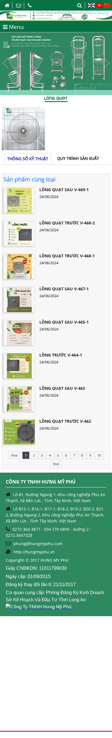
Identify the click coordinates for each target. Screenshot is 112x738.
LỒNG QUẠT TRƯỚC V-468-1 (67, 256)
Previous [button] (5, 63)
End (56, 464)
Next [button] (106, 63)
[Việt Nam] (99, 6)
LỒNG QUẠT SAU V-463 (62, 388)
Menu (15, 27)
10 (99, 455)
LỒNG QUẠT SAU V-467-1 (64, 288)
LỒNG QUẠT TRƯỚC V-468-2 (67, 223)
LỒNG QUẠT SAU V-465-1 (64, 322)
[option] (56, 63)
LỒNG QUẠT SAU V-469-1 (64, 189)
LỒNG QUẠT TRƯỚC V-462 (65, 421)
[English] (92, 6)
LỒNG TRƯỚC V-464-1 (60, 355)
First (14, 455)
